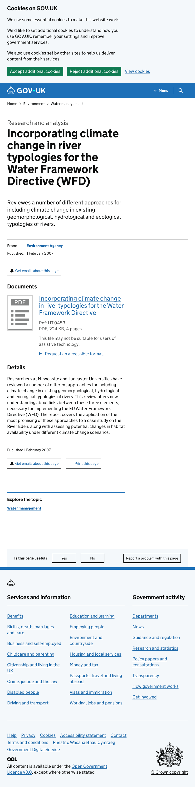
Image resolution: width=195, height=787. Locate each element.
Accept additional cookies (35, 71)
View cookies (137, 71)
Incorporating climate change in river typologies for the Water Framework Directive (81, 305)
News (138, 626)
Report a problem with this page (152, 558)
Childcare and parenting (30, 654)
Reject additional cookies (94, 71)
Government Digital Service (33, 749)
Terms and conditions (27, 742)
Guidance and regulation (156, 637)
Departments (145, 616)
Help (12, 735)
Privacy (28, 735)
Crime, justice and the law (32, 681)
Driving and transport (28, 703)
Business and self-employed (34, 643)
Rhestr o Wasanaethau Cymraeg (84, 742)
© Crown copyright (169, 772)
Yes (68, 558)
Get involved (144, 697)
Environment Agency (45, 245)
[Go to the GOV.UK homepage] (26, 90)
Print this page (86, 463)
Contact (119, 735)
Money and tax (84, 665)
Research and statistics (155, 648)
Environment (34, 103)
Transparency (145, 675)
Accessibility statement (83, 735)
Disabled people (23, 692)
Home (12, 103)
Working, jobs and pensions (96, 703)
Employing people (87, 626)
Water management (67, 103)
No (97, 558)
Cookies (48, 735)
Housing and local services (95, 654)
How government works (155, 686)
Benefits (15, 616)
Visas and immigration (91, 692)
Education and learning (92, 616)
